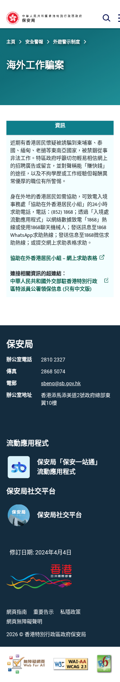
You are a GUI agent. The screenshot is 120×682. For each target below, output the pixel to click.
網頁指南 (16, 612)
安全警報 (34, 41)
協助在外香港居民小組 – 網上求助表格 (53, 258)
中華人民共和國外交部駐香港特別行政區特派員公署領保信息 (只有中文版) (53, 285)
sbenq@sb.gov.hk (61, 383)
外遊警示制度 (66, 41)
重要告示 (43, 612)
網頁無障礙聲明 (24, 622)
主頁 (10, 41)
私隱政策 (70, 612)
